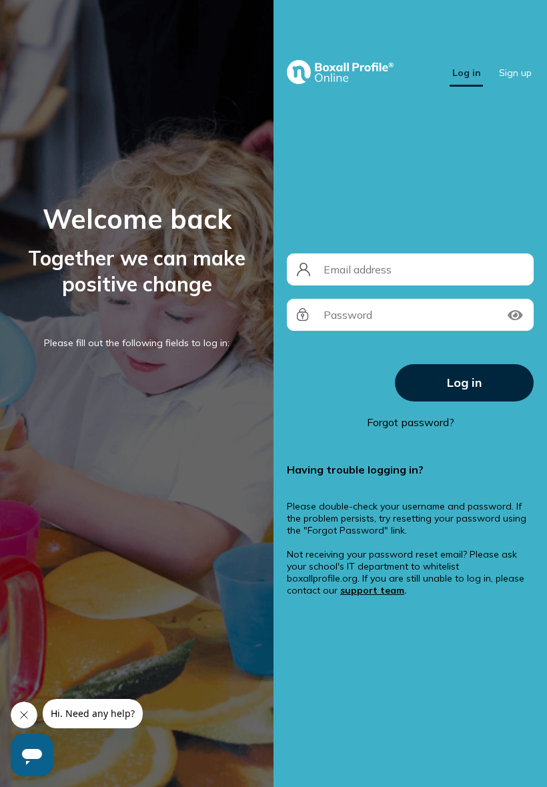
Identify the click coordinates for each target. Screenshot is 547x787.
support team (372, 590)
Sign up (515, 73)
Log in (466, 73)
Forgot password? (410, 422)
